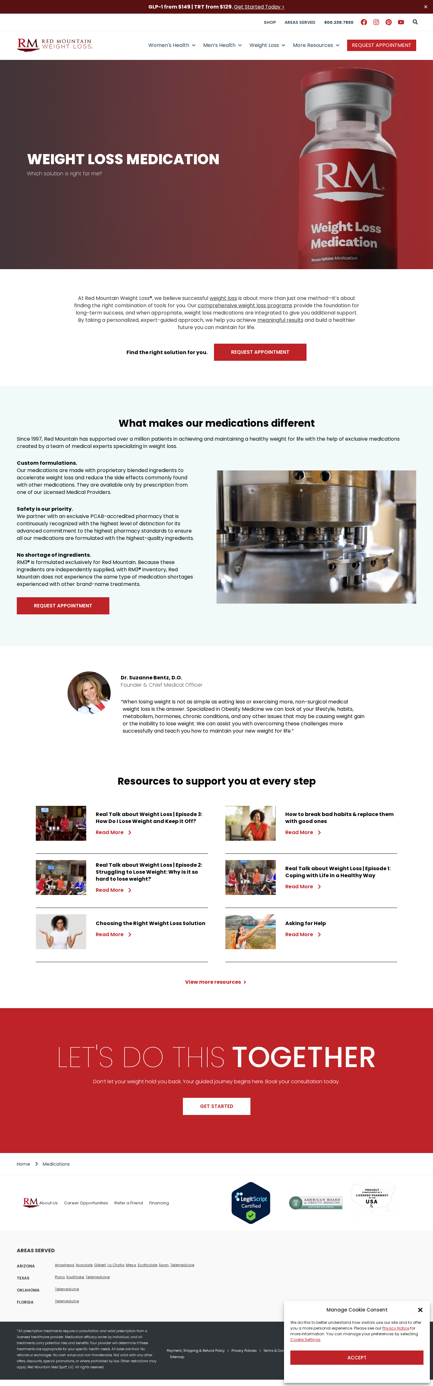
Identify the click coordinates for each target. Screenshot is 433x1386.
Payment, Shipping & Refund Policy (196, 1350)
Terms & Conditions (279, 1350)
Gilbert (100, 1264)
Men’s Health (219, 45)
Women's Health (168, 45)
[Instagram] (376, 22)
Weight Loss (264, 45)
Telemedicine (182, 1264)
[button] (420, 1310)
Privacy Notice (395, 1328)
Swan (164, 1264)
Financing (159, 1203)
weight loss (223, 298)
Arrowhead (64, 1264)
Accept (356, 1357)
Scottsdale (147, 1264)
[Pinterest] (388, 22)
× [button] (425, 7)
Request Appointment (381, 45)
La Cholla (115, 1264)
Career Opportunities (86, 1203)
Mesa (131, 1264)
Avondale (84, 1264)
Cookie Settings (305, 1339)
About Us (48, 1203)
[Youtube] (401, 22)
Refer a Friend (128, 1203)
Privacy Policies (244, 1350)
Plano (60, 1276)
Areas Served (300, 22)
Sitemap (177, 1357)
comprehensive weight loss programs (245, 305)
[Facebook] (364, 22)
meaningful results (280, 320)
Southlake (75, 1276)
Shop (270, 22)
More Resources (313, 45)
